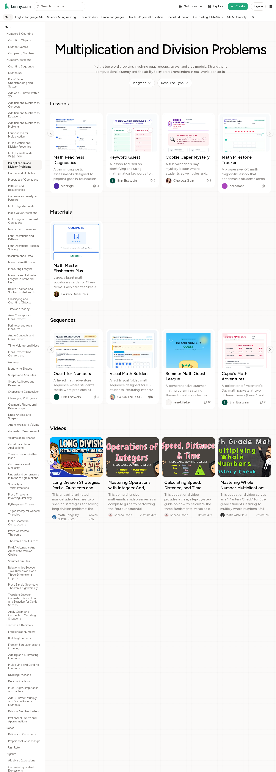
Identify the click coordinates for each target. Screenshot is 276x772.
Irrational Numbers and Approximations (22, 719)
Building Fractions (19, 638)
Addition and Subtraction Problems (24, 124)
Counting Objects (19, 40)
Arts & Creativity (236, 17)
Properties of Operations (23, 179)
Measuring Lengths (20, 268)
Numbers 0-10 (17, 73)
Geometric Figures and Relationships (22, 406)
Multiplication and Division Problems (19, 164)
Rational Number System (23, 711)
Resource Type (172, 83)
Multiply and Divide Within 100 (20, 155)
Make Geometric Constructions (18, 522)
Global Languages (112, 17)
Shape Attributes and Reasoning (21, 383)
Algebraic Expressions (21, 760)
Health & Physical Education (145, 17)
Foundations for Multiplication (18, 134)
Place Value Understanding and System (20, 83)
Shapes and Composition (23, 391)
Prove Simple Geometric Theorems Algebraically (23, 586)
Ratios (10, 728)
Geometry (12, 362)
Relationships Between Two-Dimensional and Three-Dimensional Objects (22, 573)
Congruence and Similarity (19, 466)
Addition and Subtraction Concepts (24, 104)
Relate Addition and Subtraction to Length (21, 290)
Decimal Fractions (19, 681)
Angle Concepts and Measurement (21, 337)
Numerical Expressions (22, 229)
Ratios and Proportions (22, 734)
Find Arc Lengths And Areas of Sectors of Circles (22, 551)
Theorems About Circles (23, 541)
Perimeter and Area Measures (20, 327)
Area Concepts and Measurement (20, 317)
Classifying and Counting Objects (19, 300)
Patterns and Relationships (16, 187)
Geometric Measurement (23, 431)
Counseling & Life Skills (208, 17)
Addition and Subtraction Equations (24, 114)
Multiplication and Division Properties (19, 144)
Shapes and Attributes (22, 375)
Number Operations (18, 59)
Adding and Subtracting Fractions (23, 656)
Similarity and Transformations (18, 486)
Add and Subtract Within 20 (23, 94)
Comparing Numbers (21, 53)
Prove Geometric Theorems (18, 532)
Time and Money (19, 309)
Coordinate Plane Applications (19, 446)
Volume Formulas (19, 561)
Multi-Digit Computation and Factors (23, 689)
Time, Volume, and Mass (23, 345)
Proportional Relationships (24, 741)
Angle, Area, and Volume (23, 424)
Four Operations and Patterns (21, 237)
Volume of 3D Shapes (21, 437)
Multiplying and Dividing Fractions (23, 666)
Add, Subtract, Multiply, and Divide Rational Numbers (22, 701)
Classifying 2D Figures (22, 398)
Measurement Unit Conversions (19, 353)
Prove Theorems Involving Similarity (20, 496)
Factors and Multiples (21, 173)
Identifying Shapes (20, 368)
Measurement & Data (19, 256)
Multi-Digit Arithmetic (21, 206)
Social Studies (88, 17)
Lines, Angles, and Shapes (19, 416)
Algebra (11, 754)
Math (8, 17)
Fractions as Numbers (21, 631)
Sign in (258, 6)
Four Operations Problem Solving (23, 247)
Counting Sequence (21, 66)
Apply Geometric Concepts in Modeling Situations (22, 615)
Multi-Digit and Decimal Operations (23, 221)
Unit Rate (14, 747)
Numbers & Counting (19, 33)
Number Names (18, 46)
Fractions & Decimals (19, 625)
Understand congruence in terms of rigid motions (23, 476)
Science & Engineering (61, 17)
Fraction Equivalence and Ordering (24, 646)
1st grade (139, 83)
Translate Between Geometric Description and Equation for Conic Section (22, 600)
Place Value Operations (22, 212)
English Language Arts (29, 17)
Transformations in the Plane (22, 456)
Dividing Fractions (19, 675)
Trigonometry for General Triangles (24, 512)
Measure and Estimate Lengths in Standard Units (22, 279)
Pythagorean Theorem (22, 504)
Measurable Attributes (21, 262)
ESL (253, 17)
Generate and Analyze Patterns (22, 198)
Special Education (178, 17)
